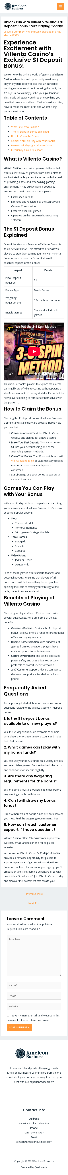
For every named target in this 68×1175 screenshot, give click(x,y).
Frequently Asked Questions (27, 150)
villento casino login (22, 460)
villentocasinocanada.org (42, 31)
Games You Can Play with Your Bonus (33, 141)
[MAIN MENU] (61, 6)
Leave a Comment (14, 31)
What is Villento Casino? (25, 127)
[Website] (34, 1007)
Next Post (34, 903)
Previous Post (34, 893)
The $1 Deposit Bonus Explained (30, 131)
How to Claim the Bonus (25, 136)
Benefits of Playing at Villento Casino (32, 145)
